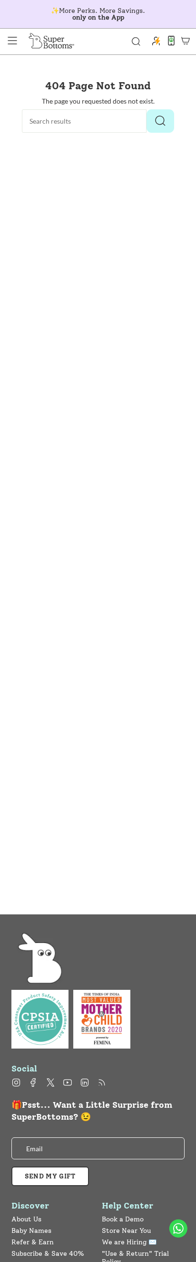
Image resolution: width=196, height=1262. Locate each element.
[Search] (160, 121)
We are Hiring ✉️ (129, 1242)
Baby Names (31, 1231)
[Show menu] (12, 41)
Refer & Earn (32, 1242)
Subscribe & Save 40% (47, 1254)
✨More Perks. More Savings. (98, 14)
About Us (26, 1219)
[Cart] (185, 40)
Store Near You (126, 1231)
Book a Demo (123, 1219)
